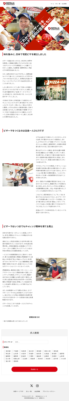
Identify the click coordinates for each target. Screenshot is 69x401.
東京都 (8, 351)
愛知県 (56, 351)
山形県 (16, 353)
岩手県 (56, 359)
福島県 (39, 356)
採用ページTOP (18, 391)
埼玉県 (8, 353)
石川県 (8, 359)
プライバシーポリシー (49, 391)
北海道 (46, 353)
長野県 (62, 353)
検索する (35, 369)
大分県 (63, 359)
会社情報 (64, 3)
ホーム (52, 3)
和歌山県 (17, 359)
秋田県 (23, 351)
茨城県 (31, 353)
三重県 (31, 356)
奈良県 (48, 359)
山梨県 (62, 356)
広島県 (25, 359)
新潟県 (54, 353)
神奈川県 (47, 351)
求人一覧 (58, 3)
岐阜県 (39, 353)
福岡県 (16, 356)
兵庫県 (46, 356)
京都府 (54, 356)
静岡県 (8, 356)
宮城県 (23, 356)
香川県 (8, 361)
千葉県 (16, 351)
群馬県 (39, 351)
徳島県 (32, 359)
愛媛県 (16, 361)
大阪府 (23, 353)
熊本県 (40, 359)
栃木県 (31, 351)
